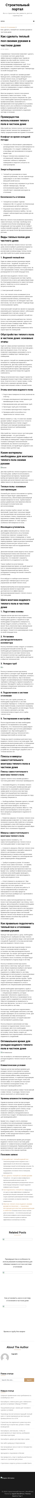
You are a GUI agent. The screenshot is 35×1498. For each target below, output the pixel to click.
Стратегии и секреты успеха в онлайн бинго (16, 1463)
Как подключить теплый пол (13, 1190)
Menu (3, 21)
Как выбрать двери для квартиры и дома (15, 1439)
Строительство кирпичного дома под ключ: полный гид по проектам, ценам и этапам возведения (16, 1424)
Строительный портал (17, 7)
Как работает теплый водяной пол (15, 1159)
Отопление (11, 27)
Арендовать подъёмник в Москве (12, 1453)
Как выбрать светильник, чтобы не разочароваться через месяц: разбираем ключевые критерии (15, 1433)
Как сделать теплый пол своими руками (17, 1176)
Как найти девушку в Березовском (13, 1443)
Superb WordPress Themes (21, 1494)
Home (3, 27)
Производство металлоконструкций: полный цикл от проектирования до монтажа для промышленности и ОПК (16, 1416)
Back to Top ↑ (17, 1496)
